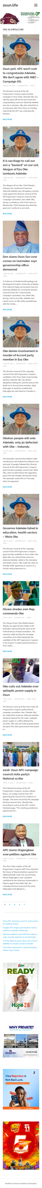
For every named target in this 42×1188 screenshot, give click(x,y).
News (33, 85)
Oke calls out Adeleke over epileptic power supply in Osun (20, 691)
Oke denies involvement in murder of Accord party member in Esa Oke (20, 355)
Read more (7, 119)
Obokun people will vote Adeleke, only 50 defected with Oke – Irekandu (20, 442)
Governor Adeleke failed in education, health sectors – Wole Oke (20, 532)
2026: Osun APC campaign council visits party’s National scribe (20, 774)
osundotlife (23, 85)
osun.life (10, 5)
